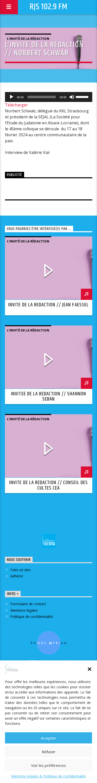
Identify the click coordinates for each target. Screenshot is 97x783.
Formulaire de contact (28, 603)
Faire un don (20, 569)
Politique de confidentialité (31, 616)
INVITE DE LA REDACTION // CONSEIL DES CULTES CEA (48, 485)
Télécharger (16, 105)
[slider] (83, 96)
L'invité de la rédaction (28, 38)
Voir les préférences (48, 765)
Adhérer (16, 576)
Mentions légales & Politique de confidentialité (48, 776)
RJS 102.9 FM (48, 6)
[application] (48, 97)
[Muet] (71, 96)
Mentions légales (24, 610)
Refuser (48, 751)
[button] (89, 669)
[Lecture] (11, 96)
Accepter (48, 738)
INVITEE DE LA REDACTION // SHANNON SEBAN (48, 396)
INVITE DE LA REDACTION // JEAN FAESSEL (48, 305)
